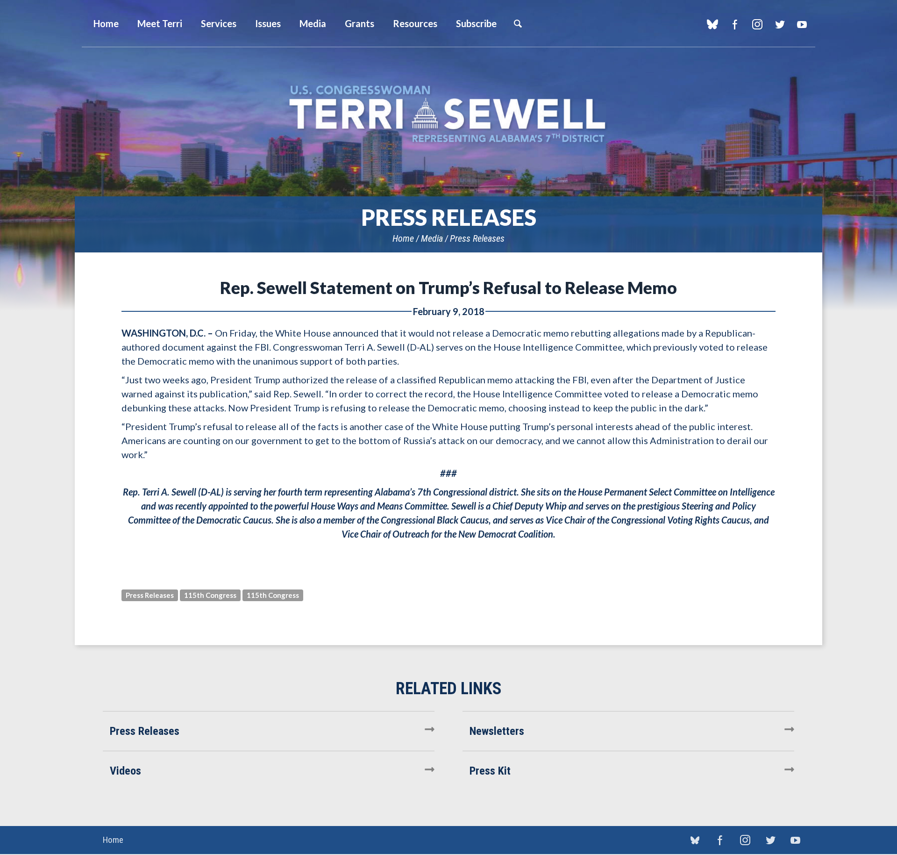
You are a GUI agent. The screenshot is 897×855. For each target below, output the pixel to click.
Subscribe (476, 23)
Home (403, 238)
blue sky (712, 24)
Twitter (779, 24)
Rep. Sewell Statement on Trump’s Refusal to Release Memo (448, 287)
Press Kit (490, 770)
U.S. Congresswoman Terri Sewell (448, 114)
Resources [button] (415, 23)
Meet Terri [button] (159, 23)
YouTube (802, 24)
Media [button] (312, 23)
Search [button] (517, 23)
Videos (125, 770)
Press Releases (477, 238)
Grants (359, 23)
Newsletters (497, 731)
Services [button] (218, 23)
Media (432, 238)
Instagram (757, 24)
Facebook (735, 24)
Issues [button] (268, 23)
